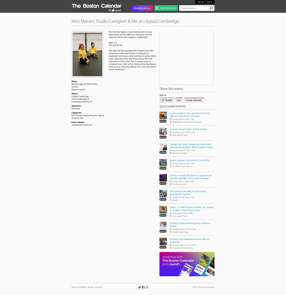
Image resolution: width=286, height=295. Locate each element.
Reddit (168, 100)
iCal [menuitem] (179, 100)
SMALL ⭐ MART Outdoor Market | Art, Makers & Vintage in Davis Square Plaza (191, 209)
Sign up (201, 1)
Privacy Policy (203, 287)
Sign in (209, 1)
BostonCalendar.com (97, 5)
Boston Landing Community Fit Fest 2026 (189, 160)
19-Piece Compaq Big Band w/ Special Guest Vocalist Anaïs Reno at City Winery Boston (191, 177)
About (212, 287)
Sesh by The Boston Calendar (83, 287)
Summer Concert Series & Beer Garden (188, 129)
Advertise (98, 287)
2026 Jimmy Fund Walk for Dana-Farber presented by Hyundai (188, 193)
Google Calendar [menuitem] (194, 100)
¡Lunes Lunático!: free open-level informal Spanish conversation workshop (190, 114)
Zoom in (87, 53)
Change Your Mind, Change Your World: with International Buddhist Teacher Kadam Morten (191, 146)
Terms (194, 287)
